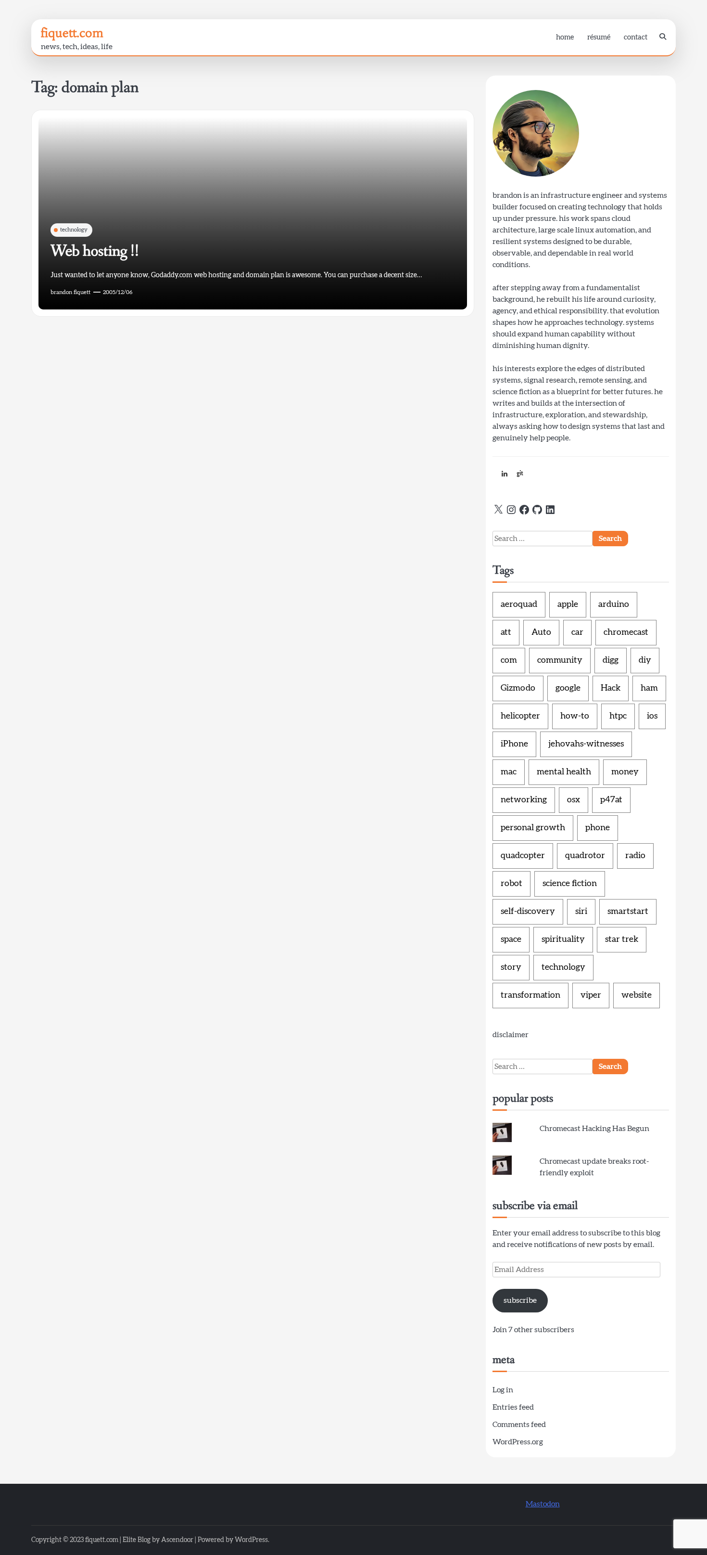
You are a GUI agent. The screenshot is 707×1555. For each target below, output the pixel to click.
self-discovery (528, 911)
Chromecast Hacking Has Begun (594, 1128)
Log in (502, 1390)
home (565, 37)
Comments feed (519, 1424)
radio (635, 855)
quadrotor (585, 855)
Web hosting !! (94, 251)
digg (611, 660)
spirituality (563, 939)
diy (645, 660)
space (511, 939)
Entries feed (513, 1407)
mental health (564, 772)
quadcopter (523, 855)
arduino (613, 604)
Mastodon (543, 1504)
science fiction (570, 883)
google (568, 688)
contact (635, 37)
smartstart (627, 911)
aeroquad (519, 604)
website (636, 995)
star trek (621, 939)
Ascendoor (177, 1540)
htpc (618, 716)
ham (649, 688)
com (509, 660)
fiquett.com (72, 32)
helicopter (520, 716)
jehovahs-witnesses (586, 744)
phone (597, 827)
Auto (541, 632)
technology (74, 229)
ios (652, 716)
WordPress (251, 1540)
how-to (574, 716)
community (559, 660)
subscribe (520, 1300)
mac (509, 772)
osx (573, 800)
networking (524, 800)
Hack (610, 688)
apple (567, 604)
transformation (530, 995)
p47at (611, 800)
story (511, 967)
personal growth (533, 827)
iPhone (514, 744)
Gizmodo (518, 688)
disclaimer (510, 1035)
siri (581, 911)
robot (511, 883)
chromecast (626, 632)
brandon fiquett (70, 292)
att (506, 632)
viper (591, 995)
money (625, 772)
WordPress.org (517, 1442)
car (577, 632)
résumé (598, 37)
